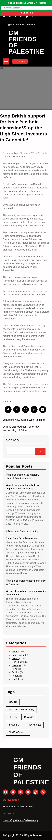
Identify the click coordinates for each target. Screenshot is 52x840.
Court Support (19, 655)
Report (15, 676)
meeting (14, 725)
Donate (20, 61)
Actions (15, 651)
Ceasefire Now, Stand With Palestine (24, 419)
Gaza (28, 717)
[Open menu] (6, 61)
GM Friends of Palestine (26, 42)
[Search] (40, 451)
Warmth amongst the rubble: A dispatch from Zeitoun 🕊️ (22, 487)
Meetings (16, 665)
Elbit (13, 717)
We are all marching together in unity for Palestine (26, 593)
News (14, 669)
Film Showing (19, 662)
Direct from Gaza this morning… (23, 538)
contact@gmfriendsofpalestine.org (20, 820)
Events (15, 658)
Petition (15, 672)
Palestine (34, 725)
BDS (13, 702)
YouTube (16, 679)
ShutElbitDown (18, 732)
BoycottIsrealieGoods (21, 709)
